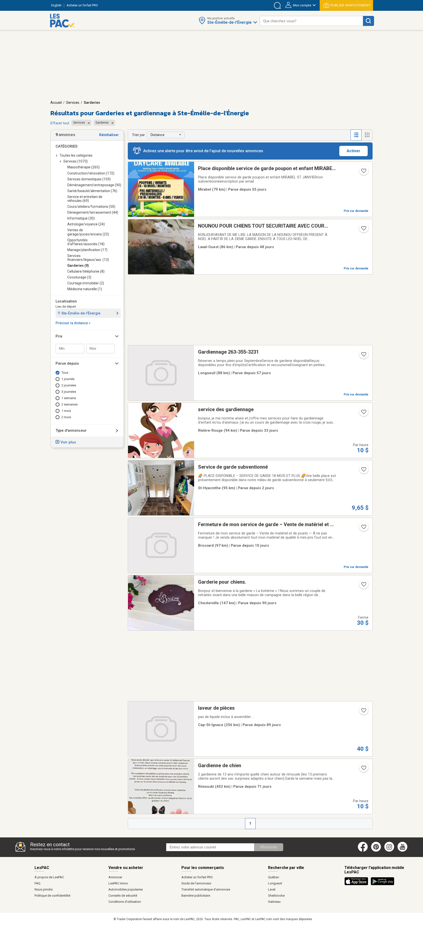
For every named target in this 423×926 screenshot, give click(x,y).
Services (72, 102)
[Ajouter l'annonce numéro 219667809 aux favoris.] (363, 585)
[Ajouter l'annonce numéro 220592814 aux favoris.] (363, 172)
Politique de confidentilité (52, 895)
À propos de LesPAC (49, 877)
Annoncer (115, 877)
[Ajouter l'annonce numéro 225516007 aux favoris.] (363, 528)
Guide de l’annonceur (196, 883)
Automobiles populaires (125, 889)
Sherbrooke (276, 895)
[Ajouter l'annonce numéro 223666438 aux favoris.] (363, 355)
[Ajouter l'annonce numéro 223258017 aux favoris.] (363, 769)
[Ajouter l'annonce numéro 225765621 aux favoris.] (363, 470)
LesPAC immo (118, 883)
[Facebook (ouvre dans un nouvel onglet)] (362, 850)
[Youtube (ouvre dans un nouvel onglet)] (403, 850)
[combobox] (311, 21)
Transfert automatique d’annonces (205, 889)
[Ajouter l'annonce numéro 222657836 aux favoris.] (363, 711)
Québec (273, 877)
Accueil (56, 102)
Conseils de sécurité (122, 895)
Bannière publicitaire (195, 895)
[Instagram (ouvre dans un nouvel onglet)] (389, 850)
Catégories (66, 146)
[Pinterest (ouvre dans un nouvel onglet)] (376, 850)
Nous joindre (44, 889)
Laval (271, 889)
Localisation (66, 301)
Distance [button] (157, 135)
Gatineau (274, 901)
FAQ (37, 883)
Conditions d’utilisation (124, 901)
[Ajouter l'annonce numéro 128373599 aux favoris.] (363, 229)
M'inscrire (268, 847)
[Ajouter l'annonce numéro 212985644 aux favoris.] (363, 413)
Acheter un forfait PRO (197, 877)
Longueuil (275, 883)
